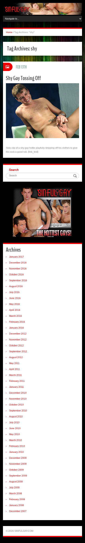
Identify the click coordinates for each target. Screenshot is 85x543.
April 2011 (14, 369)
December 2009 (17, 458)
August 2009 (16, 481)
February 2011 (17, 381)
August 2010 (16, 416)
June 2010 (15, 428)
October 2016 (16, 274)
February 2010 (17, 446)
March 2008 (15, 493)
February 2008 (17, 499)
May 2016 (14, 304)
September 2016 (18, 280)
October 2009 (16, 469)
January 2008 (16, 505)
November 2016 (17, 268)
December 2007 (17, 511)
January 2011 (16, 387)
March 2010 (15, 440)
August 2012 (16, 357)
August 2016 (16, 286)
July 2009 (14, 487)
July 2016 (14, 292)
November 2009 (17, 464)
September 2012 (18, 351)
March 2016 (15, 316)
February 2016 (17, 322)
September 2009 (18, 475)
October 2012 (16, 345)
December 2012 (17, 333)
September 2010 (18, 410)
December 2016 (17, 262)
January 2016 (16, 327)
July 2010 (14, 422)
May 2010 (14, 434)
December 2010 (17, 393)
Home (9, 32)
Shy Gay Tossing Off (23, 78)
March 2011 (15, 375)
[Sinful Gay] (42, 8)
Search (14, 169)
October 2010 (16, 404)
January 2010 (16, 452)
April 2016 (14, 310)
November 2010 (17, 398)
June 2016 (15, 298)
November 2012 (17, 339)
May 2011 (14, 363)
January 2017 (16, 256)
